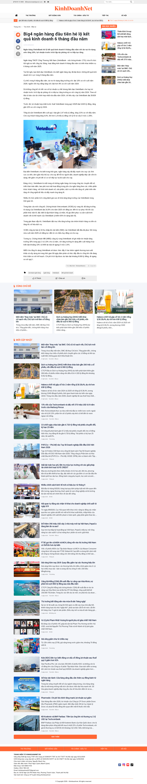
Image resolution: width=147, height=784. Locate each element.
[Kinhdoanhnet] (73, 8)
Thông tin (51, 459)
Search (131, 1)
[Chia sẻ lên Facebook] (18, 41)
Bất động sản (52, 613)
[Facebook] (119, 764)
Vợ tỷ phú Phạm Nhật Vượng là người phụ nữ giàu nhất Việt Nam (68, 620)
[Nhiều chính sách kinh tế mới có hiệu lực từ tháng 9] (27, 491)
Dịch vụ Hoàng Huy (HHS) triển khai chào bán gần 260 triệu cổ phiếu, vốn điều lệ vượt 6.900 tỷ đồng (72, 319)
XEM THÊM (55, 737)
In (84, 278)
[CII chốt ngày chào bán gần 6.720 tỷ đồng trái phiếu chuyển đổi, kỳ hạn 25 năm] (27, 431)
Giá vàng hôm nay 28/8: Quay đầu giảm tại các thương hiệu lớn (68, 562)
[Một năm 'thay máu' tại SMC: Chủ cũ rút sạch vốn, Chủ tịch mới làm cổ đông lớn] (33, 302)
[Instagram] (123, 764)
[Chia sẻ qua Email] (18, 47)
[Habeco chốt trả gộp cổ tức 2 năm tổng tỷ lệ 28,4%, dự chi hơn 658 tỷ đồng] (114, 302)
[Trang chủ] (16, 15)
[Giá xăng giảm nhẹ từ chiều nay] (27, 645)
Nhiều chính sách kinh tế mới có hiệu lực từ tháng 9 (63, 485)
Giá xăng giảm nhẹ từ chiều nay (54, 639)
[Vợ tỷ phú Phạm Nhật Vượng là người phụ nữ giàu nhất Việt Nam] (27, 627)
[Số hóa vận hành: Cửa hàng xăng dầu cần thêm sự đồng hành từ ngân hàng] (27, 684)
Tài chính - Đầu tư (20, 311)
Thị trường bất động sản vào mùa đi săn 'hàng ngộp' (63, 601)
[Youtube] (128, 764)
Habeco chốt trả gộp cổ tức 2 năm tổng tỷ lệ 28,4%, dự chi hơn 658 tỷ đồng (65, 20)
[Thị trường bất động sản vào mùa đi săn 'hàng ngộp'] (27, 608)
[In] (18, 54)
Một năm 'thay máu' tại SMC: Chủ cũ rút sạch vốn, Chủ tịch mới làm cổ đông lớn (33, 319)
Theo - (81, 266)
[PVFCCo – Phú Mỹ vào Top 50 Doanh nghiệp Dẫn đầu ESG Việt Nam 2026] (27, 451)
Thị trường (52, 439)
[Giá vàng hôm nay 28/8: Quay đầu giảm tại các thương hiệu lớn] (27, 569)
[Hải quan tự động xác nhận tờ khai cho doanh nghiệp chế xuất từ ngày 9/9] (27, 510)
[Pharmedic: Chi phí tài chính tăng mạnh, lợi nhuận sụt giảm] (27, 704)
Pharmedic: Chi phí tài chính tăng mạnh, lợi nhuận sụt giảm (66, 698)
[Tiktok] (132, 764)
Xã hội (50, 496)
